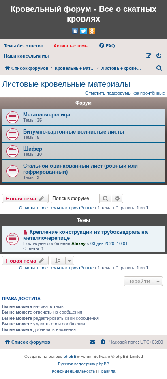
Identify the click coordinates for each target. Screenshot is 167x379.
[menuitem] (23, 46)
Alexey (78, 243)
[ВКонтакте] (75, 31)
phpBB (70, 356)
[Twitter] (83, 31)
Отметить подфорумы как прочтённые (125, 92)
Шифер (32, 149)
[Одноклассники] (92, 31)
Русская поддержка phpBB (83, 364)
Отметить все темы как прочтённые (56, 207)
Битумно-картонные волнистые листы (73, 132)
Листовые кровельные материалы (66, 84)
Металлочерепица (46, 115)
